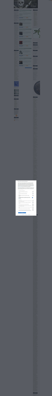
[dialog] (26, 198)
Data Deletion (23, 214)
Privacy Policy (29, 214)
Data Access (26, 214)
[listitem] (26, 190)
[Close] (35, 181)
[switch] (32, 193)
